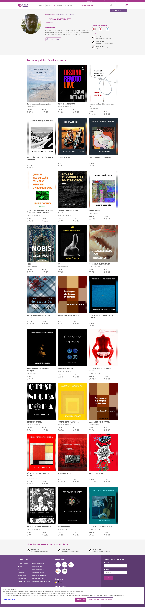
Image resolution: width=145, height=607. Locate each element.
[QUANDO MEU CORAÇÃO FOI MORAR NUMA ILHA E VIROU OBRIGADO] (41, 189)
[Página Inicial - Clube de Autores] (23, 5)
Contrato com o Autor (24, 581)
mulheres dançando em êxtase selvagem (38, 370)
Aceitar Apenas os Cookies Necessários (100, 599)
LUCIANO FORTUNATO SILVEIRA (36, 162)
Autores (52, 14)
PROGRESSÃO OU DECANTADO (99, 264)
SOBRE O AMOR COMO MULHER (100, 157)
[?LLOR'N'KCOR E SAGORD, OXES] (72, 401)
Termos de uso (22, 578)
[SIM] (72, 243)
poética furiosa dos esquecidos (38, 315)
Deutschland (103, 1)
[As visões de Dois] (72, 505)
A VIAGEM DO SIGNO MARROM (68, 315)
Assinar (108, 578)
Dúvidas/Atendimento (23, 563)
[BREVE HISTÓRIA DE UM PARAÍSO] (41, 505)
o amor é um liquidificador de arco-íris (101, 105)
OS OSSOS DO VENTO (96, 473)
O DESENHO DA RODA (65, 369)
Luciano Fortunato (32, 266)
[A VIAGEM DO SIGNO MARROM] (72, 294)
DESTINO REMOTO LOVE (66, 104)
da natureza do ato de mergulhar (39, 104)
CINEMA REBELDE (64, 157)
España (96, 1)
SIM (59, 264)
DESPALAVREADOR (64, 473)
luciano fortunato (31, 106)
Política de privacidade (38, 563)
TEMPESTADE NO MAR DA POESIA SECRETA (101, 316)
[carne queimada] (103, 189)
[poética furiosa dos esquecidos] (41, 294)
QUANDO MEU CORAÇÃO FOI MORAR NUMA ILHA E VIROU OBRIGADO (40, 212)
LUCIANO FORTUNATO (64, 106)
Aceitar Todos (80, 599)
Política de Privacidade (9, 599)
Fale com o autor (54, 39)
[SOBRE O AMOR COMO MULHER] (103, 136)
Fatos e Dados (22, 575)
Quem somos (21, 572)
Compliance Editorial (37, 566)
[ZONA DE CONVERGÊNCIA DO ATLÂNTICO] (72, 189)
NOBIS (29, 264)
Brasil (83, 1)
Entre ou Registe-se (115, 5)
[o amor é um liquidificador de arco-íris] (103, 83)
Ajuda (125, 1)
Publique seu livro (117, 1)
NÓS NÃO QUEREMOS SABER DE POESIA (38, 474)
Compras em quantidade (39, 575)
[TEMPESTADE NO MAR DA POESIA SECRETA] (103, 294)
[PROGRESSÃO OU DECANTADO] (103, 243)
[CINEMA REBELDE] (72, 136)
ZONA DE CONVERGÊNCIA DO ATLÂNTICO (68, 212)
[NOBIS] (41, 243)
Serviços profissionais (38, 569)
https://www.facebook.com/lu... (104, 37)
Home (47, 14)
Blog (19, 569)
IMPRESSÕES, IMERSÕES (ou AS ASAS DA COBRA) (40, 158)
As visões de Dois (64, 527)
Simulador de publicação (41, 581)
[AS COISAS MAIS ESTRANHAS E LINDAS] (103, 347)
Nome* (106, 562)
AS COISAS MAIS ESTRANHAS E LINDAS (100, 370)
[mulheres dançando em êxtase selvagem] (41, 347)
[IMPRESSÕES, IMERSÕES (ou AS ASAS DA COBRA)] (41, 136)
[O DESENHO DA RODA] (72, 347)
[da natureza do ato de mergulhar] (41, 83)
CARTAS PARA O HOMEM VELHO (100, 527)
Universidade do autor (38, 572)
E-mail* (106, 569)
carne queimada (94, 211)
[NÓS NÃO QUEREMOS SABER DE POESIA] (41, 452)
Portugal (89, 1)
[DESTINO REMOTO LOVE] (72, 83)
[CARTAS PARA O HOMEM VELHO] (103, 505)
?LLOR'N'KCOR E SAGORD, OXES (69, 422)
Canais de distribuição (38, 578)
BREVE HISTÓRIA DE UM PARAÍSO (39, 527)
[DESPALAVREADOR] (72, 452)
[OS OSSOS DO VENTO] (103, 452)
